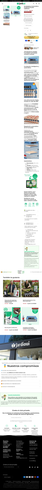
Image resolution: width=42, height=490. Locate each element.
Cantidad (26, 28)
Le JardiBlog (32, 460)
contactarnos (19, 447)
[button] (2, 3)
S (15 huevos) (28, 20)
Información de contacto (34, 482)
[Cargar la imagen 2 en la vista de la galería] (6, 16)
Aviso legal (27, 482)
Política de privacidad (26, 481)
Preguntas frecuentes (32, 452)
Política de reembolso (17, 481)
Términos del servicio (35, 481)
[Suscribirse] (30, 417)
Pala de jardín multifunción (11, 327)
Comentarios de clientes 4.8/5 (33, 448)
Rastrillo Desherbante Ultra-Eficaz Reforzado (29, 301)
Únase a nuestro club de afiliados (33, 445)
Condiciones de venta (19, 482)
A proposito (32, 458)
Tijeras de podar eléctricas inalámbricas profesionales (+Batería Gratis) (11, 301)
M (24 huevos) (28, 22)
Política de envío (11, 482)
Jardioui (10, 481)
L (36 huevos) (28, 25)
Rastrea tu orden (33, 455)
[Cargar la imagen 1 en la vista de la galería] (6, 9)
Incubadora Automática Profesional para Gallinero (29, 328)
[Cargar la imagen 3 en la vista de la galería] (6, 23)
